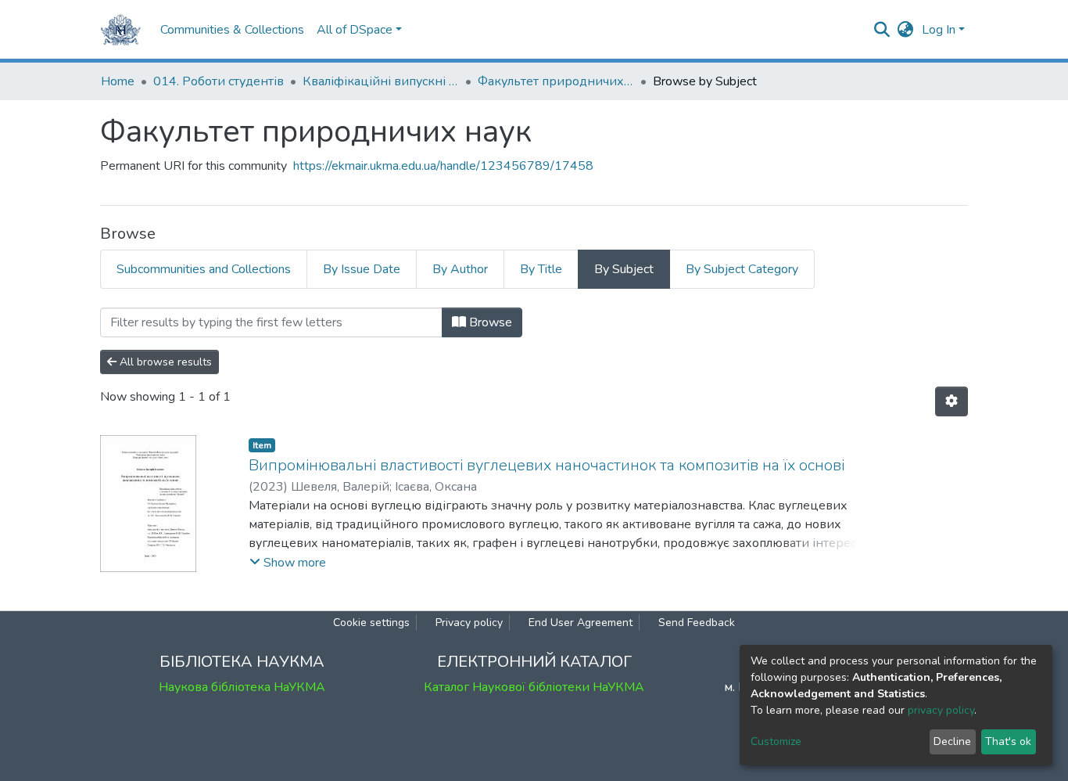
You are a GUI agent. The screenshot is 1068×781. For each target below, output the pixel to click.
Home (117, 81)
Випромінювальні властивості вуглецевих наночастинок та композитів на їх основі (546, 465)
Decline (952, 741)
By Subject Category (742, 269)
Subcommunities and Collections (203, 269)
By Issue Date (361, 269)
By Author (460, 269)
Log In (938, 29)
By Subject (624, 269)
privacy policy (941, 710)
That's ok (1008, 741)
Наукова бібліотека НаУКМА (242, 687)
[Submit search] (882, 30)
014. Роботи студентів (218, 81)
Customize (776, 741)
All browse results (164, 362)
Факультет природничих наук (556, 81)
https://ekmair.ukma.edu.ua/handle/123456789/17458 (443, 166)
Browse (489, 322)
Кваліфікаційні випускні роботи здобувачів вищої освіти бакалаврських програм (381, 81)
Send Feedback (696, 622)
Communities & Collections (232, 29)
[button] (906, 29)
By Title (541, 269)
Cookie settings (371, 622)
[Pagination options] (951, 401)
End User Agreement (581, 622)
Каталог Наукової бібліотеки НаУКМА (534, 687)
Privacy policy (469, 622)
